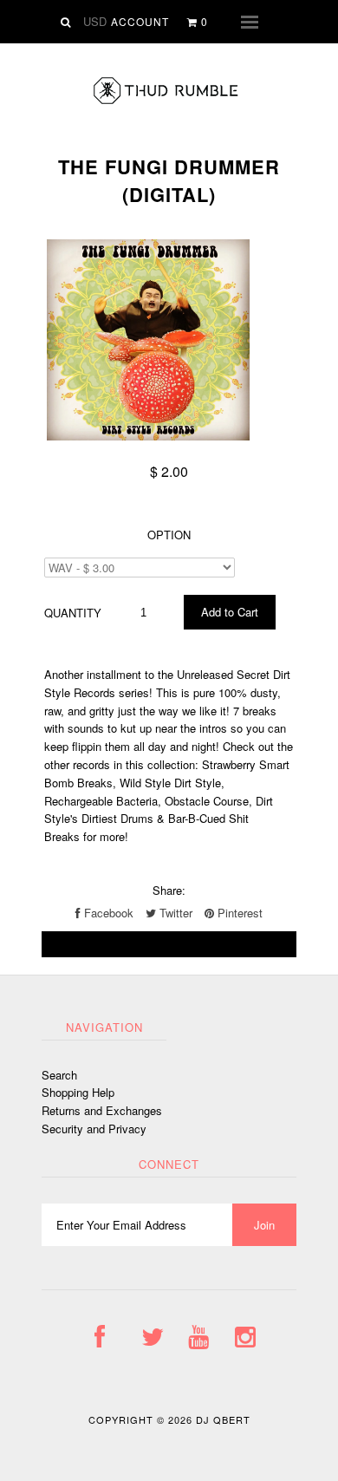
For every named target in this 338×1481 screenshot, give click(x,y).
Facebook (107, 912)
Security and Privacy (94, 1128)
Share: (169, 890)
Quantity (72, 612)
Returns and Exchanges (102, 1110)
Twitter (174, 912)
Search (59, 1075)
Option (169, 534)
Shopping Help (78, 1092)
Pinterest (238, 912)
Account (140, 21)
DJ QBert (223, 1419)
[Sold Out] (169, 944)
